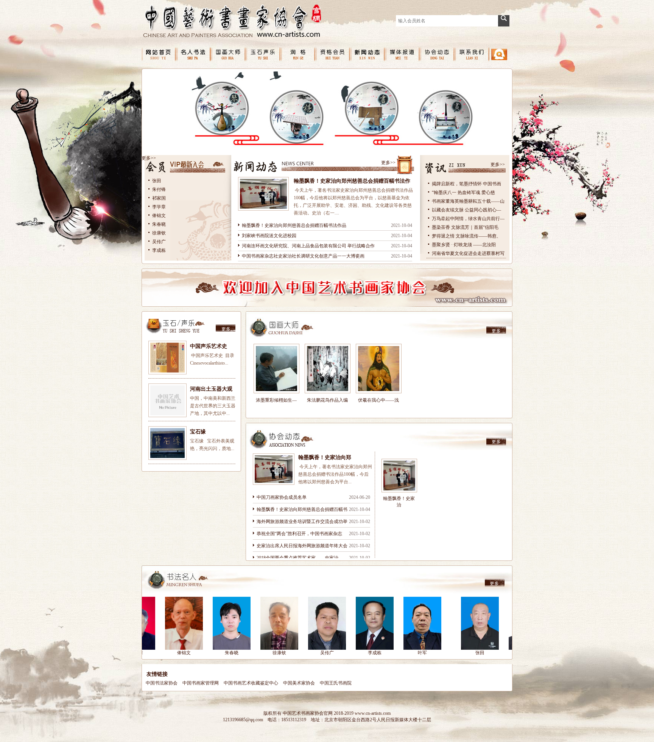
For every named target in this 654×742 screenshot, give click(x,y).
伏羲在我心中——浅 (378, 400)
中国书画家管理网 (200, 683)
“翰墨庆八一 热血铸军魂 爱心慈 (463, 192)
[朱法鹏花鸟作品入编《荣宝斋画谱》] (327, 368)
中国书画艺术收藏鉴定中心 (251, 683)
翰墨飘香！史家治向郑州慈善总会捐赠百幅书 (302, 509)
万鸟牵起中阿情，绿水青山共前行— (468, 218)
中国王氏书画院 (336, 683)
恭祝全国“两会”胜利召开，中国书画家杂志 (299, 533)
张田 (156, 180)
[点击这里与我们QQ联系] (499, 58)
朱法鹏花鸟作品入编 (327, 400)
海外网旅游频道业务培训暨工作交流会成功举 (302, 521)
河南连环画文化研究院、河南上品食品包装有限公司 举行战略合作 (308, 245)
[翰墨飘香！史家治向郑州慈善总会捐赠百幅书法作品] (273, 469)
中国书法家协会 (162, 683)
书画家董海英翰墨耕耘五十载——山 (468, 201)
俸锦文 (159, 215)
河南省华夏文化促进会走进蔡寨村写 (468, 253)
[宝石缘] (167, 443)
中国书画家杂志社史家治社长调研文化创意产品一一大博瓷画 (303, 256)
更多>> (149, 158)
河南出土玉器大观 (211, 389)
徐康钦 (159, 233)
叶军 (370, 652)
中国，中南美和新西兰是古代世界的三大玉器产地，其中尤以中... (212, 406)
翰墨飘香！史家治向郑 (324, 457)
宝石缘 (198, 432)
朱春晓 (159, 224)
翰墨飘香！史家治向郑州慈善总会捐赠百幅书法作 (352, 181)
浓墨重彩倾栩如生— (276, 400)
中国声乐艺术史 (208, 346)
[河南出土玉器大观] (167, 400)
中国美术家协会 (299, 683)
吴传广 (159, 241)
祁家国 (159, 198)
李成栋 (159, 250)
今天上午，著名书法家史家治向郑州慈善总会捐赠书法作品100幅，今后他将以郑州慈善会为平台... (335, 474)
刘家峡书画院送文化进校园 (269, 235)
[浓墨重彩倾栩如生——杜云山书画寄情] (276, 368)
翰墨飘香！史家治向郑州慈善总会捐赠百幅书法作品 (294, 225)
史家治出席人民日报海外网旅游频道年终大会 (302, 545)
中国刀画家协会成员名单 (282, 497)
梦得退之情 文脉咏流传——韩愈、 (466, 236)
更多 (225, 329)
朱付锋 (159, 189)
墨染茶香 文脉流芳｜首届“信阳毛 (465, 227)
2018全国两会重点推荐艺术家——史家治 (297, 557)
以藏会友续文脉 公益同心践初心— (466, 210)
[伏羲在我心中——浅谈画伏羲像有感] (379, 368)
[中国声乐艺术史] (167, 357)
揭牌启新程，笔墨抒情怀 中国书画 (466, 183)
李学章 (159, 207)
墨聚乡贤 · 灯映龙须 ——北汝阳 (464, 244)
